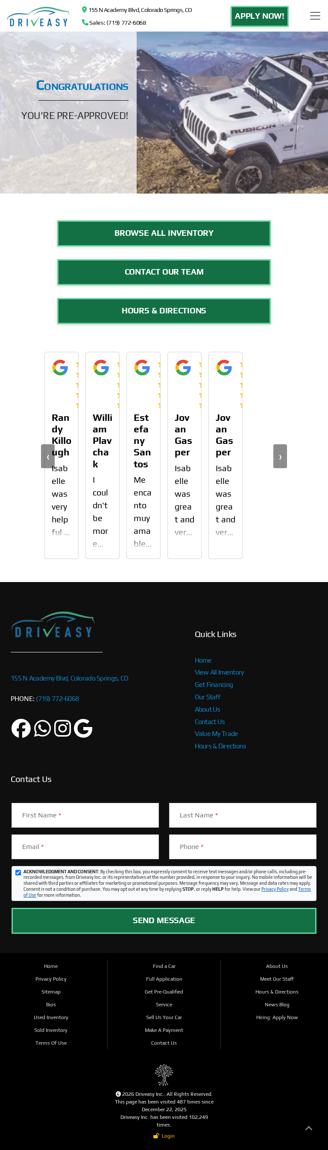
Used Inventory (51, 1017)
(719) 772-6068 (57, 699)
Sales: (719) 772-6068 (117, 22)
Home (203, 660)
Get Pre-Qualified (164, 992)
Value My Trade (216, 734)
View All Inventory (219, 672)
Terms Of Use (51, 1043)
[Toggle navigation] (315, 16)
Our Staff (207, 697)
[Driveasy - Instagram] (62, 733)
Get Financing (214, 685)
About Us (207, 709)
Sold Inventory (50, 1030)
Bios (51, 1005)
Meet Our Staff (277, 979)
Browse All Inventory (164, 233)
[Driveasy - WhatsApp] (42, 733)
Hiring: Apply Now (277, 1017)
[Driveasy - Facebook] (21, 733)
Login (167, 1136)
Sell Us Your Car (164, 1017)
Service (164, 1005)
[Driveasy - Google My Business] (83, 733)
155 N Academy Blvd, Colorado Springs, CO (139, 9)
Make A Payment (164, 1030)
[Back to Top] (308, 1130)
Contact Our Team (164, 271)
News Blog (277, 1005)
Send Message (164, 920)
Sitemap (51, 992)
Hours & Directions (164, 310)
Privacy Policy (275, 889)
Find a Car (164, 966)
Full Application (164, 979)
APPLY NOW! (259, 15)
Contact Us (210, 722)
